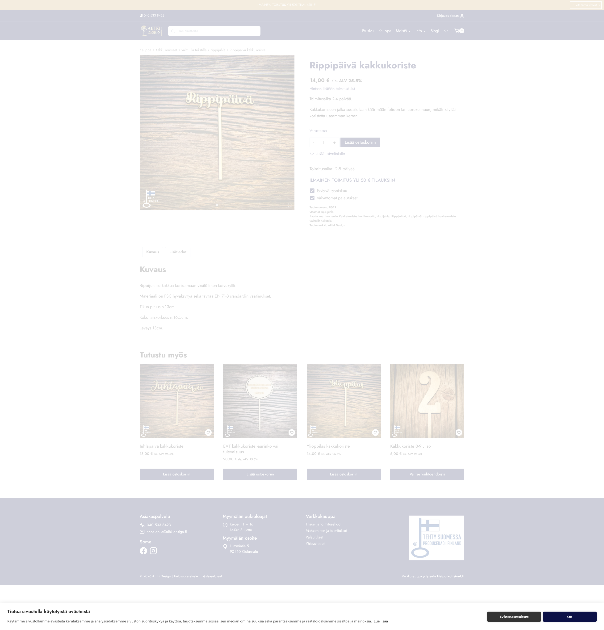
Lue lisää (381, 621)
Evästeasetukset (514, 616)
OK (569, 616)
